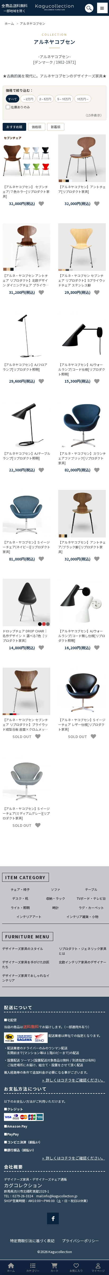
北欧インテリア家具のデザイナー (82, 962)
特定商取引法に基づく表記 (32, 1240)
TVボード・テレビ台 (91, 898)
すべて (12, 99)
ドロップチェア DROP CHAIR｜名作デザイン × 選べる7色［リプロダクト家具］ (25, 636)
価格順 (36, 126)
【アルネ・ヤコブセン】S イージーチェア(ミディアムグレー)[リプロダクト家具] (26, 813)
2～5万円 (45, 99)
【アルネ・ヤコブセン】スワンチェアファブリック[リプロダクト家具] (82, 458)
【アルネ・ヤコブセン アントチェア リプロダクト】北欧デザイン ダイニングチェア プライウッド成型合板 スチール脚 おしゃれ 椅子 (26, 285)
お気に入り (76, 1271)
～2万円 (28, 99)
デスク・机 (20, 898)
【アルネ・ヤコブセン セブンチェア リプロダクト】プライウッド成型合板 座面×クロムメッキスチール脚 (25, 726)
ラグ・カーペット (91, 907)
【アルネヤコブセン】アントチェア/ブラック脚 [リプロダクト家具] (82, 547)
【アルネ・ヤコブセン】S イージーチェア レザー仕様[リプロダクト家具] (81, 724)
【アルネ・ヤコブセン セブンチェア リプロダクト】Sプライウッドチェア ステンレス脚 (81, 280)
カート (54, 1271)
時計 (55, 907)
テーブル (91, 889)
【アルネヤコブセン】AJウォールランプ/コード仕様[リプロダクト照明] (81, 369)
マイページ (98, 1271)
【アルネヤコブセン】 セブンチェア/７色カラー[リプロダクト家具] (26, 191)
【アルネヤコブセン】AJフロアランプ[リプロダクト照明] (25, 367)
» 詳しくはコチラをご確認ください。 (73, 1080)
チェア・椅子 (20, 889)
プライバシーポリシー (80, 1240)
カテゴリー (32, 1271)
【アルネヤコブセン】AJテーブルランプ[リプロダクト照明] (26, 455)
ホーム (9, 23)
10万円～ (83, 99)
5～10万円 (64, 99)
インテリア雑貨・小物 (82, 916)
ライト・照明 (20, 907)
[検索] (1, 10)
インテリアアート (29, 916)
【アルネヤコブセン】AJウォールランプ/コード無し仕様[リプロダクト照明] (81, 636)
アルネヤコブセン (32, 23)
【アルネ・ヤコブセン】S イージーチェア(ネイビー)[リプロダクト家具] (26, 547)
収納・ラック (55, 898)
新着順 (55, 126)
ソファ (55, 889)
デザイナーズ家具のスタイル (22, 948)
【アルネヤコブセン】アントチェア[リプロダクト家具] (82, 189)
